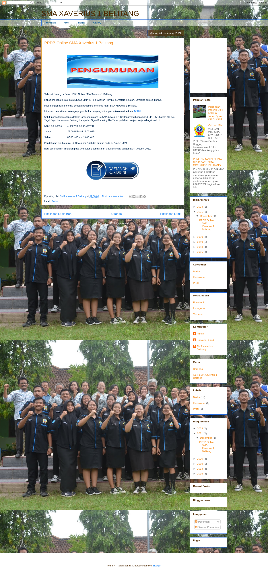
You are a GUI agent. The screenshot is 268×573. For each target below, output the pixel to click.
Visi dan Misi (215, 125)
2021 (200, 211)
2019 (200, 242)
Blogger (156, 565)
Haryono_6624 (205, 339)
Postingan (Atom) (119, 223)
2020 (200, 236)
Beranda (50, 22)
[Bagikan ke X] (137, 196)
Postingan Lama (170, 213)
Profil (67, 22)
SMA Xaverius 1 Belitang (206, 348)
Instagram (199, 308)
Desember (206, 215)
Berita (81, 22)
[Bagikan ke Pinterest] (144, 196)
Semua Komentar (207, 527)
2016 (200, 251)
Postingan (203, 521)
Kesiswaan (199, 277)
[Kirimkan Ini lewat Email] (131, 196)
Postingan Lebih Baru (58, 213)
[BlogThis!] (134, 196)
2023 (200, 206)
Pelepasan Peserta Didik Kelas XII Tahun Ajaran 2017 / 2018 (215, 112)
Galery (97, 22)
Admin (200, 333)
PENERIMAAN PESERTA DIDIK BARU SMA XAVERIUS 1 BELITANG (207, 162)
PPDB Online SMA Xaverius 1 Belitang (78, 43)
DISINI (137, 111)
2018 (200, 246)
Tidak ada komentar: (113, 196)
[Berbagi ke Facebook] (141, 196)
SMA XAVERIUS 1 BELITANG (90, 13)
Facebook (199, 302)
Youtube (198, 314)
